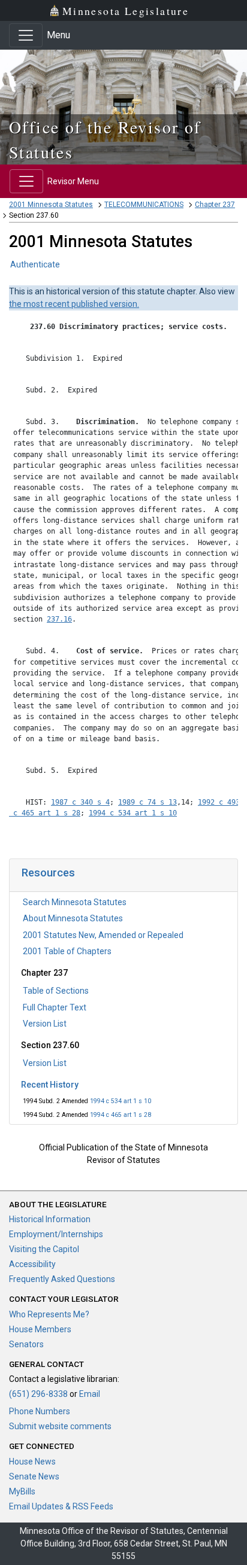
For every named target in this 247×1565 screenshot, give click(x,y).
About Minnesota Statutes (73, 918)
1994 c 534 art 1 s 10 (120, 1101)
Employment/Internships (56, 1234)
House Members (40, 1329)
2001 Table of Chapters (67, 951)
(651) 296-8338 (38, 1394)
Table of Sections (56, 990)
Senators (26, 1344)
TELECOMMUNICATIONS (143, 204)
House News (32, 1461)
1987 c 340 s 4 (80, 802)
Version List (45, 1023)
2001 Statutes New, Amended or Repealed (103, 935)
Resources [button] (48, 872)
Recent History (50, 1084)
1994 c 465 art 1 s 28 (120, 1115)
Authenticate (35, 264)
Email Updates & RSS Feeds (61, 1506)
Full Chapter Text (54, 1007)
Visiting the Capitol (44, 1249)
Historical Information (50, 1219)
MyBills (22, 1491)
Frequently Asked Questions (62, 1279)
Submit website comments (60, 1426)
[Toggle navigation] (26, 35)
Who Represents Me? (49, 1314)
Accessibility (32, 1264)
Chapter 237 (215, 204)
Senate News (34, 1476)
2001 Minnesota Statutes (51, 204)
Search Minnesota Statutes (74, 902)
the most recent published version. (74, 304)
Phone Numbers (39, 1411)
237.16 (59, 619)
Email (89, 1394)
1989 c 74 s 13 (147, 802)
